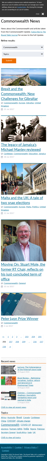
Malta (28, 207)
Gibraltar (30, 103)
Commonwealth (11, 103)
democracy (37, 425)
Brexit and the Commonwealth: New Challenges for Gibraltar (19, 94)
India (26, 429)
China (3, 421)
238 (4, 347)
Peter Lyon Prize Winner (19, 319)
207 (10, 342)
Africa (3, 418)
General (22, 283)
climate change (23, 421)
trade (30, 432)
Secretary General (8, 432)
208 (17, 342)
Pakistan (41, 429)
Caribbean (8, 154)
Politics (35, 207)
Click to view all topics (11, 438)
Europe (22, 103)
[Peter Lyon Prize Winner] (23, 304)
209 (23, 342)
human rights (16, 429)
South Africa (21, 432)
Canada (26, 418)
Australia (11, 418)
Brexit (19, 417)
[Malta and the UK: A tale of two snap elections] (23, 179)
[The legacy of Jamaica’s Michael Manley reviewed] (23, 128)
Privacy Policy (30, 447)
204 (33, 337)
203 (26, 337)
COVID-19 (26, 425)
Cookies (18, 447)
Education (33, 154)
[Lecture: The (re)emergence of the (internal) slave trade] (9, 367)
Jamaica (42, 154)
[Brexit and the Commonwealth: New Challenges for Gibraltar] (23, 77)
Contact (5, 451)
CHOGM (11, 421)
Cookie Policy (21, 7)
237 (41, 342)
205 (39, 337)
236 (35, 342)
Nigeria (33, 429)
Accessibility (6, 447)
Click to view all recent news (13, 407)
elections (5, 429)
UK (34, 432)
